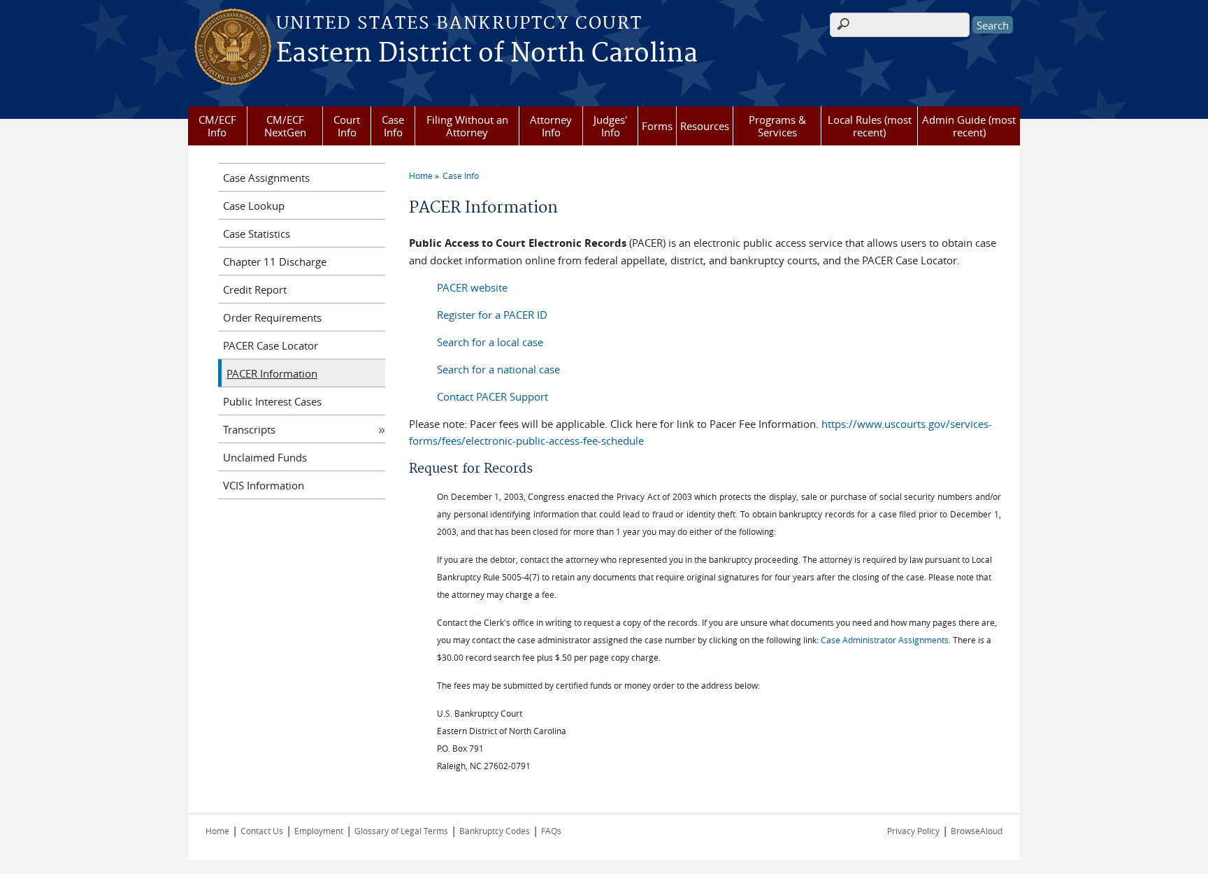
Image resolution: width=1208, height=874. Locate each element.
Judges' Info (610, 126)
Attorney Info (551, 126)
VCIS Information (263, 485)
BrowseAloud (976, 830)
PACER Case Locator (270, 345)
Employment (318, 830)
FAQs (551, 830)
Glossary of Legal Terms (401, 830)
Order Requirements (272, 317)
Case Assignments (266, 178)
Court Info (346, 126)
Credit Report (255, 289)
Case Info (393, 126)
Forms (657, 126)
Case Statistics (256, 234)
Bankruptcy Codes (494, 830)
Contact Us (261, 830)
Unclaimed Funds (265, 457)
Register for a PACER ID (492, 315)
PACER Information (271, 373)
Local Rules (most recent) (870, 126)
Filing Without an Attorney (467, 126)
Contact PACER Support (492, 396)
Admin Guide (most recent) (969, 126)
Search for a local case (490, 342)
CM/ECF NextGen (285, 126)
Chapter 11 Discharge (274, 261)
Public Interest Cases (272, 401)
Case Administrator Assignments (885, 639)
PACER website (472, 287)
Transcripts (249, 429)
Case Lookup (254, 206)
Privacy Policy (913, 830)
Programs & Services (777, 126)
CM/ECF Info (217, 126)
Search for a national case (498, 369)
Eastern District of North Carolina (487, 54)
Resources (704, 126)
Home (421, 175)
